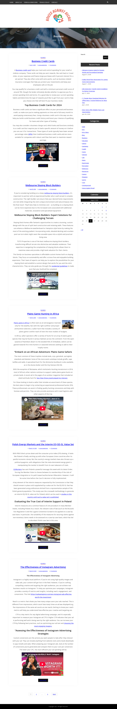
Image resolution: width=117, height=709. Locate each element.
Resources (85, 171)
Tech (83, 182)
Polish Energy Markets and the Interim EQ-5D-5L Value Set (43, 444)
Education (85, 141)
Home (11, 2)
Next (54, 694)
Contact (55, 2)
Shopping (84, 177)
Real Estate (85, 163)
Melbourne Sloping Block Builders (43, 185)
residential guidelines (59, 266)
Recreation (85, 166)
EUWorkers (18, 469)
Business (43, 57)
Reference (85, 168)
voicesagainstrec (42, 65)
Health (84, 149)
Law (83, 157)
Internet (84, 154)
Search (83, 54)
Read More (43, 165)
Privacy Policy (45, 2)
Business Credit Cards (43, 61)
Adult (83, 127)
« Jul (82, 230)
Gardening (85, 146)
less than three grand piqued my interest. (52, 378)
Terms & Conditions (31, 2)
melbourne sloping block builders (56, 193)
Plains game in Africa (21, 323)
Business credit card (23, 70)
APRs (30, 134)
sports (84, 180)
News (83, 160)
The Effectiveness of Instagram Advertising (43, 567)
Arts (83, 129)
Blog (83, 135)
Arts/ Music (85, 132)
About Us (18, 2)
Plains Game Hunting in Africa (43, 313)
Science (84, 174)
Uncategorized (86, 185)
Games (84, 143)
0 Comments (53, 65)
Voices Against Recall (88, 188)
